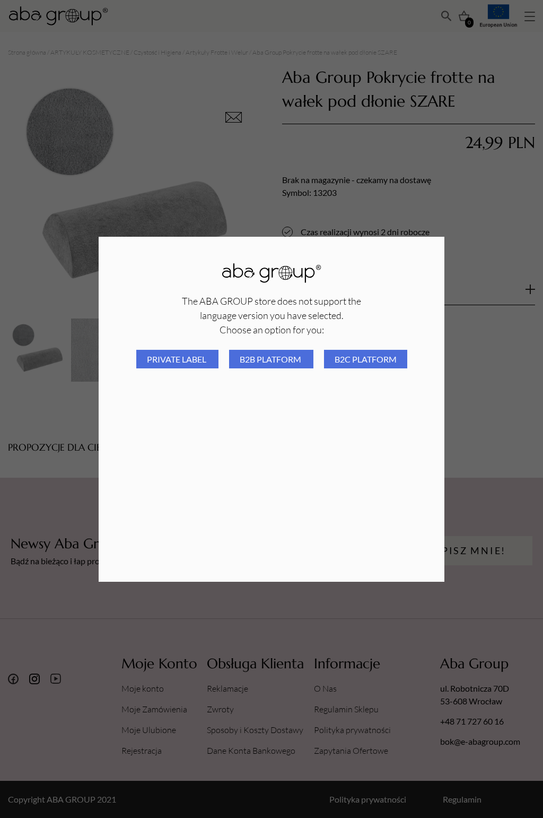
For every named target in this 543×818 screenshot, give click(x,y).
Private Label (177, 359)
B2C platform (366, 359)
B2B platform (271, 359)
